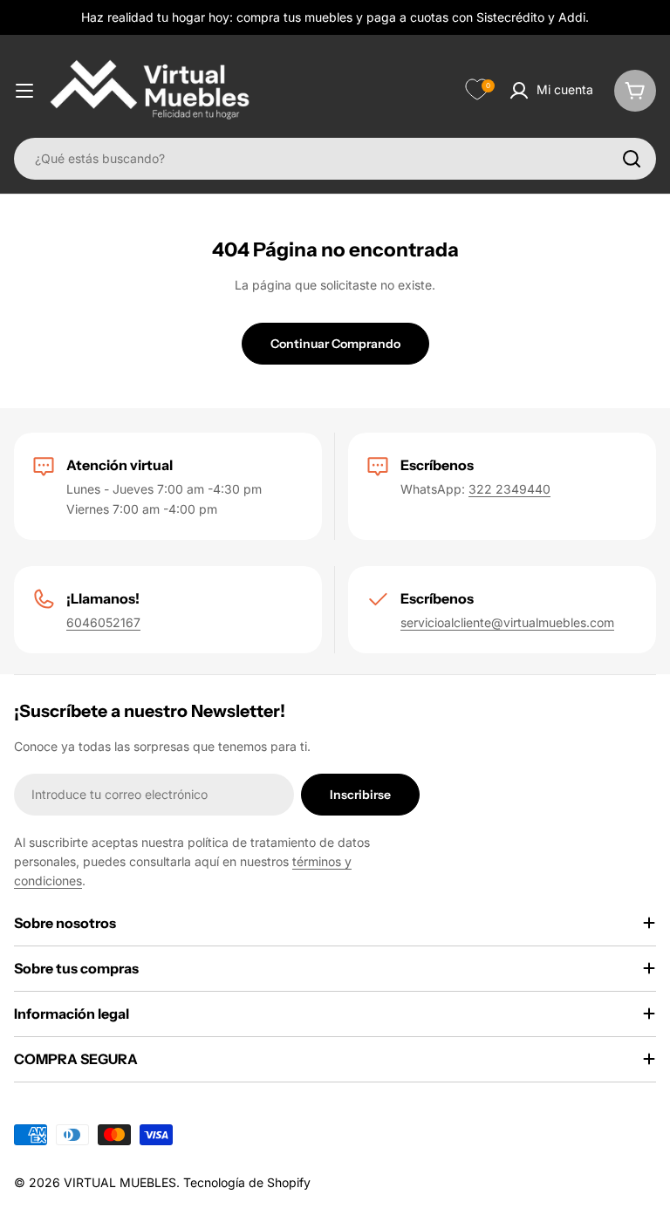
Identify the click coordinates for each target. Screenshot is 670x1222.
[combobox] (335, 159)
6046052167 (103, 622)
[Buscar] (631, 158)
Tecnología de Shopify (247, 1182)
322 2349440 (509, 488)
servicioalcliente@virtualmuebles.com (507, 622)
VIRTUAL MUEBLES (120, 1182)
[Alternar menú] (24, 90)
